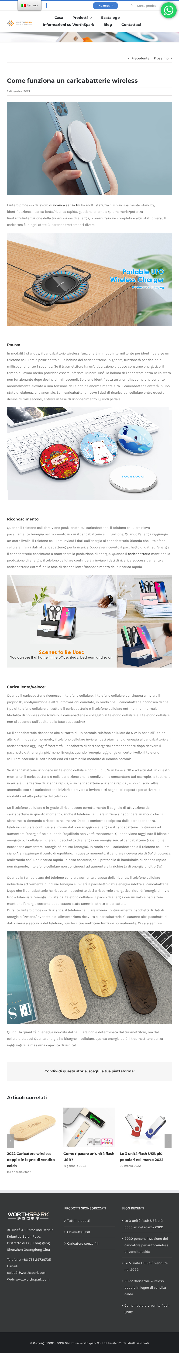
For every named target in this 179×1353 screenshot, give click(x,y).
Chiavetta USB (78, 1232)
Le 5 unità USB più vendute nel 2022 (146, 1266)
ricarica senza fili (66, 205)
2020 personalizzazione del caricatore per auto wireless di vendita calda (145, 1159)
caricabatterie (139, 554)
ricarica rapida (66, 212)
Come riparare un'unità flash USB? (146, 1308)
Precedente (140, 58)
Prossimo (161, 58)
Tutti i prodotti (78, 1221)
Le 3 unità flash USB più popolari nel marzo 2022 (143, 1224)
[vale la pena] (19, 22)
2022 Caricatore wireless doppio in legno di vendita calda (145, 1287)
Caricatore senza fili (83, 1243)
